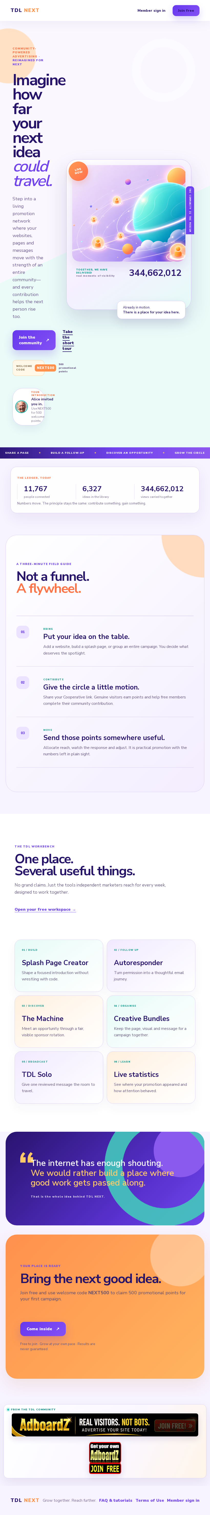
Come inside (43, 1329)
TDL (25, 10)
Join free (186, 10)
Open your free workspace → (45, 909)
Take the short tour (68, 340)
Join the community (34, 340)
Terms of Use (149, 1500)
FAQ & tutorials (115, 1500)
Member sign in (151, 10)
